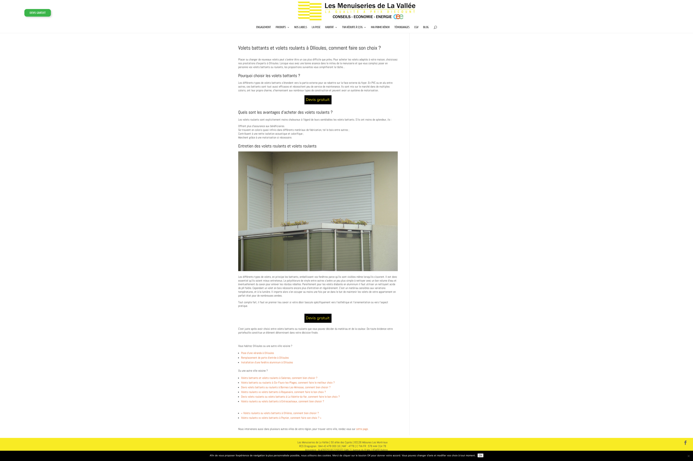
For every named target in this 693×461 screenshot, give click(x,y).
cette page (362, 429)
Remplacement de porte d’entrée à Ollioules (265, 358)
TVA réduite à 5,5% (352, 27)
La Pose (316, 27)
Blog (426, 27)
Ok (480, 455)
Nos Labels (300, 27)
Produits (281, 27)
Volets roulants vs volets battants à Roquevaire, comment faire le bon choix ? (283, 392)
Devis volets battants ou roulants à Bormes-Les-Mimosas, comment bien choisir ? (285, 387)
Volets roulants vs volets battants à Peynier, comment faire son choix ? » (281, 418)
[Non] (688, 456)
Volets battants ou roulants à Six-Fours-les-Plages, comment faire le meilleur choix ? (288, 382)
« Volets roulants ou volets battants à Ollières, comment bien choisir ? (280, 413)
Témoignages (401, 27)
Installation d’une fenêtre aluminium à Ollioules (267, 362)
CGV (416, 27)
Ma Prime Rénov (380, 27)
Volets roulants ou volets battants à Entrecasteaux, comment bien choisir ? (282, 401)
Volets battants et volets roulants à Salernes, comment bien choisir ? (279, 378)
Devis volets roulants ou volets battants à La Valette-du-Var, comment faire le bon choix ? (290, 397)
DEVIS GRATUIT (38, 12)
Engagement (263, 27)
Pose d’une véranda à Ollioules (257, 353)
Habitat (329, 27)
